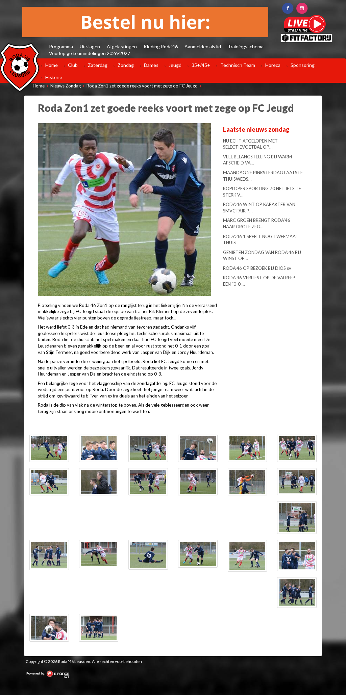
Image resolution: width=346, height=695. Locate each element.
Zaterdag (97, 65)
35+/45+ (201, 65)
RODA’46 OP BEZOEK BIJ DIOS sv (257, 268)
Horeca (272, 65)
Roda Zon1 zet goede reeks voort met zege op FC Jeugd (142, 85)
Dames (151, 65)
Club (73, 65)
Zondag (126, 65)
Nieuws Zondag (65, 85)
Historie (53, 77)
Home (51, 65)
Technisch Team (237, 65)
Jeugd (175, 65)
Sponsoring (303, 65)
